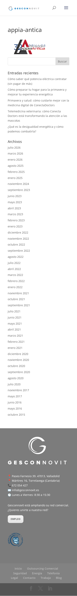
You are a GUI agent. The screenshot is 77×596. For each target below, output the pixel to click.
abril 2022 (14, 269)
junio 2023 (15, 196)
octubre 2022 (16, 244)
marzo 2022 (15, 275)
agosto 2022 (15, 257)
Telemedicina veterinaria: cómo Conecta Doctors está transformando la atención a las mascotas (37, 116)
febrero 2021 (16, 342)
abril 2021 (14, 329)
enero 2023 (15, 226)
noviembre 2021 (18, 293)
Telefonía (53, 573)
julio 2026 (14, 147)
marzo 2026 (15, 153)
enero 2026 (15, 159)
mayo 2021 (15, 323)
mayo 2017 (15, 396)
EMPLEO (16, 519)
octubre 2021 (16, 299)
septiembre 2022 (19, 250)
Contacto (29, 578)
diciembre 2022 (18, 232)
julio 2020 (14, 384)
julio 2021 (14, 311)
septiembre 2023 (19, 190)
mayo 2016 (15, 408)
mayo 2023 (15, 202)
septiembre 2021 (19, 305)
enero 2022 (15, 287)
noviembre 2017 (18, 390)
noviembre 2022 (18, 238)
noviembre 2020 (18, 360)
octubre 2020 (16, 366)
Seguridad (20, 573)
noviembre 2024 (18, 184)
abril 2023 (14, 208)
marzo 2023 (15, 214)
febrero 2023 (16, 220)
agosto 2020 (15, 378)
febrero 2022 (16, 281)
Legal (14, 578)
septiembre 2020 (19, 372)
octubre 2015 (16, 414)
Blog (59, 578)
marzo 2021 (15, 335)
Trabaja (46, 578)
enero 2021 (15, 348)
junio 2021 (15, 317)
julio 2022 (14, 263)
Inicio (18, 568)
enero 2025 (15, 178)
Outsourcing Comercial (42, 568)
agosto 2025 (15, 166)
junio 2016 (15, 402)
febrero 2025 (16, 172)
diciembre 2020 (18, 354)
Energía (37, 573)
